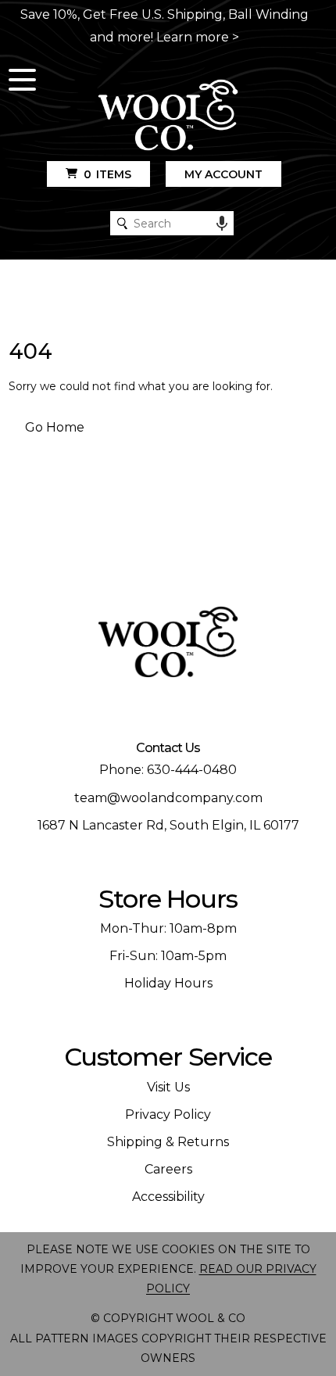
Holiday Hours (168, 983)
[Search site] (122, 223)
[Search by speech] (222, 223)
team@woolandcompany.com (168, 797)
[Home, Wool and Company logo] (168, 116)
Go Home (54, 427)
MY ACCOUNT (223, 174)
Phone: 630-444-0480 (168, 769)
